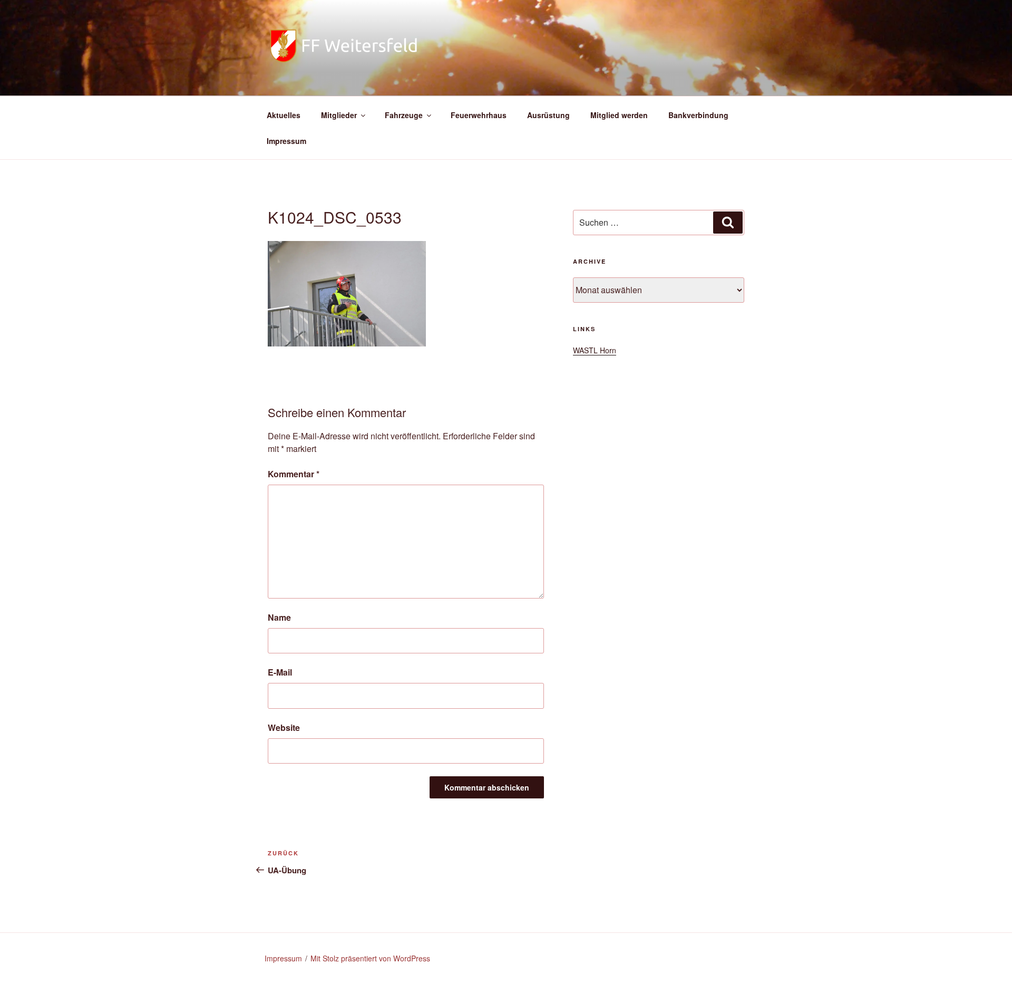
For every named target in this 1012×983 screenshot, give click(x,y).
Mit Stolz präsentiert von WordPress (370, 958)
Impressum (286, 141)
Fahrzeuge (404, 115)
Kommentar (293, 474)
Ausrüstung (548, 115)
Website (284, 727)
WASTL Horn (594, 350)
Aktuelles (283, 115)
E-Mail (280, 672)
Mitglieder (339, 115)
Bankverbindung (698, 115)
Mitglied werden (619, 115)
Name (279, 617)
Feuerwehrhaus (479, 115)
